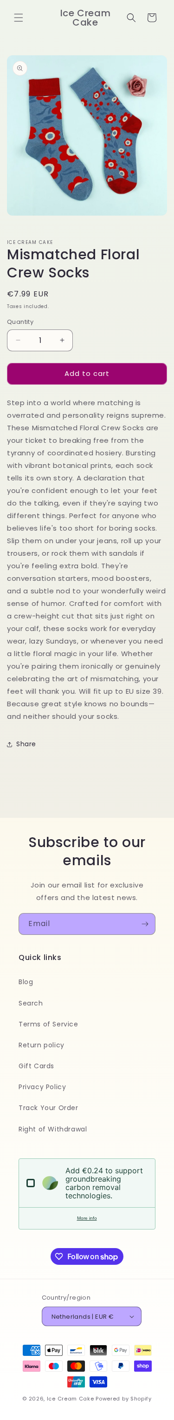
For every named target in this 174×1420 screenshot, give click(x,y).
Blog (26, 981)
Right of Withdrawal (53, 1129)
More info (87, 1218)
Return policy (41, 1045)
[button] (18, 17)
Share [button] (26, 744)
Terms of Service (48, 1024)
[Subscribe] (145, 924)
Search (31, 1003)
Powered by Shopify (124, 1398)
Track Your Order (48, 1107)
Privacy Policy (42, 1086)
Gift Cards (36, 1066)
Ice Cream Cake (70, 1398)
